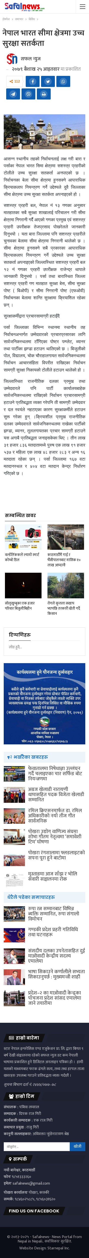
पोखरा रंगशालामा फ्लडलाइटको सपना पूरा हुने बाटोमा (56, 855)
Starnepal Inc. (58, 1248)
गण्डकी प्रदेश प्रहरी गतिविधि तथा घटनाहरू (53, 932)
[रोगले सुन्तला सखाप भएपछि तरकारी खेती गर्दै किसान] (65, 585)
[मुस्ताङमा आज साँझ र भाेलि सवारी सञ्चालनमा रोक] (14, 879)
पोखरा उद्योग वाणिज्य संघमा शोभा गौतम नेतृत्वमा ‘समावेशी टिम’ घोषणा (54, 836)
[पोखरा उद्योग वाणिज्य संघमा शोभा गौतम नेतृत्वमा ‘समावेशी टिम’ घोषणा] (14, 837)
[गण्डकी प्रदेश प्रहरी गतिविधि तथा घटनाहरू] (14, 935)
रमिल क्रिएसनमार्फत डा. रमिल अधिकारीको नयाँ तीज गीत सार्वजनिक (55, 815)
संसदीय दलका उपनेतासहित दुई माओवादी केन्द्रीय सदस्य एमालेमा (56, 956)
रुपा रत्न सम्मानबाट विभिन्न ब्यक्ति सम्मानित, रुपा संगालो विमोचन (53, 914)
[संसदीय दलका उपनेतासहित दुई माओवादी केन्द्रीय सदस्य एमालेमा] (14, 956)
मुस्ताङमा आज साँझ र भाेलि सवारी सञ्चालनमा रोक (52, 876)
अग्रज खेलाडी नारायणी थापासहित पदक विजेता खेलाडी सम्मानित (56, 794)
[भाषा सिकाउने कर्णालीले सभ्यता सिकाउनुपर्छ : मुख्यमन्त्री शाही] (14, 977)
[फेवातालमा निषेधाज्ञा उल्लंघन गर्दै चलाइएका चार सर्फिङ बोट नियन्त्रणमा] (14, 774)
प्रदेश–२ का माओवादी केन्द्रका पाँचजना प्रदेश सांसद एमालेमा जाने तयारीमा (54, 998)
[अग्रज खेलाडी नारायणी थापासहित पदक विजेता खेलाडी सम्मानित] (14, 795)
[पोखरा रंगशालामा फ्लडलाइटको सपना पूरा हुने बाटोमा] (14, 858)
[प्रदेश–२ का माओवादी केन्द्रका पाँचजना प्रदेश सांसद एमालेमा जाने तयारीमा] (14, 998)
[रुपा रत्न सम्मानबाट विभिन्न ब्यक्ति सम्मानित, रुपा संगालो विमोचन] (14, 914)
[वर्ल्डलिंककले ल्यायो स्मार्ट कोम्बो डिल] (23, 537)
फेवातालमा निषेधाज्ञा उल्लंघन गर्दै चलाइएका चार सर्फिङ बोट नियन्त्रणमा (55, 773)
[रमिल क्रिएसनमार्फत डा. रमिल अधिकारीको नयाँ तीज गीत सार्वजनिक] (14, 816)
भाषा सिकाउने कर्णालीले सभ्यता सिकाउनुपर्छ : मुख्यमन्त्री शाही (56, 974)
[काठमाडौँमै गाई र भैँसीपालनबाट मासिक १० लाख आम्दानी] (65, 537)
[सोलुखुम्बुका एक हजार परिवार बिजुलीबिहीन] (23, 585)
